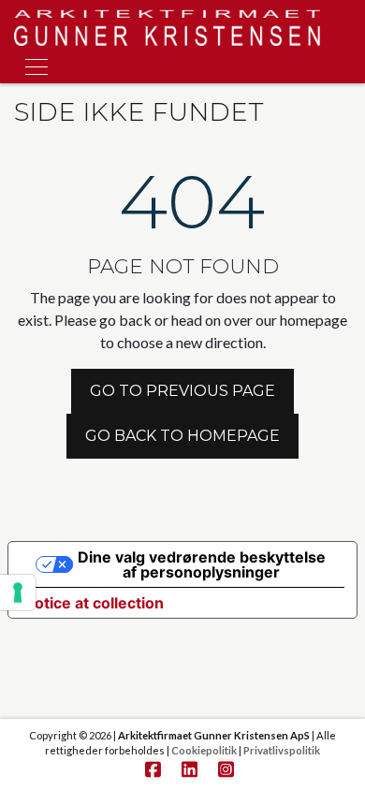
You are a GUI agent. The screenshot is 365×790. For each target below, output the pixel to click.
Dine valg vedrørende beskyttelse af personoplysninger (202, 564)
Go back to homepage (182, 436)
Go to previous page (182, 391)
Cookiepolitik (204, 750)
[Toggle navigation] (31, 64)
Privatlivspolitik (281, 750)
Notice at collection (93, 602)
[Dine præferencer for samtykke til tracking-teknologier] (18, 592)
